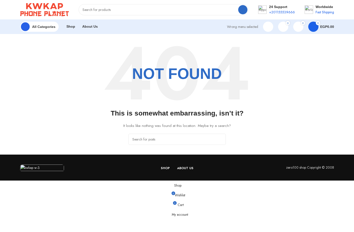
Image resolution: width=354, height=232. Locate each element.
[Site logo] (44, 9)
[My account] (268, 27)
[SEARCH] (242, 9)
